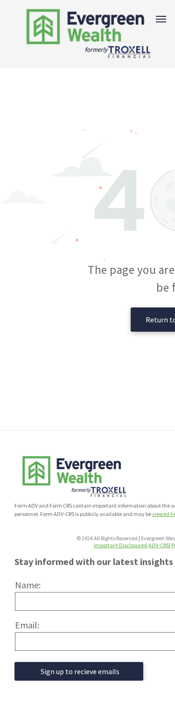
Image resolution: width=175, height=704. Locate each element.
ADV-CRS (158, 545)
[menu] (161, 19)
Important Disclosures (120, 545)
